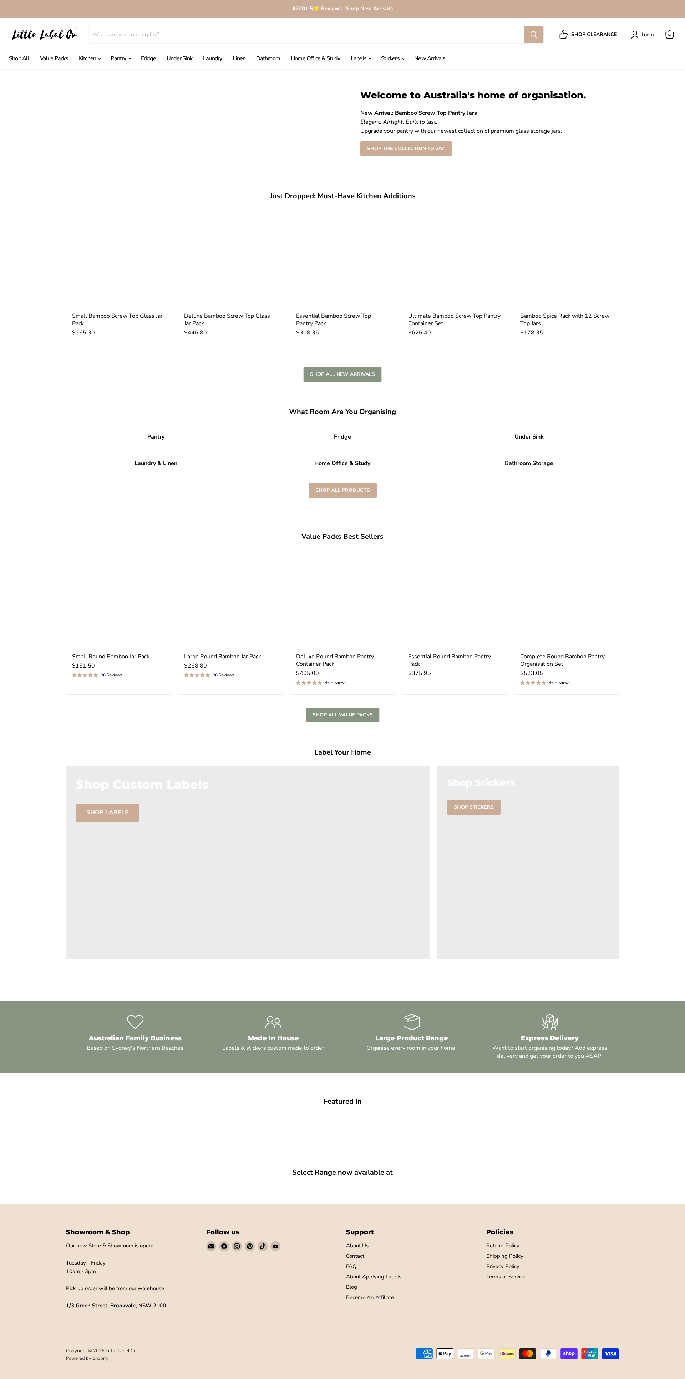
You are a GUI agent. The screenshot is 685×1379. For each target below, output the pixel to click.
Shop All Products (342, 490)
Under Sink (179, 58)
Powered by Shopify (87, 1358)
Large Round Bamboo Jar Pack (222, 656)
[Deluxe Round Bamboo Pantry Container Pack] (342, 603)
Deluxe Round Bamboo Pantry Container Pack (335, 660)
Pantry (119, 58)
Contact (355, 1256)
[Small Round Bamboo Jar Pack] (118, 603)
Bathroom (268, 58)
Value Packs (54, 58)
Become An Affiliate (370, 1297)
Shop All (19, 58)
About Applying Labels (373, 1276)
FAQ (351, 1266)
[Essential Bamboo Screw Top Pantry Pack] (342, 262)
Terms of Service (506, 1276)
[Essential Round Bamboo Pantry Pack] (454, 603)
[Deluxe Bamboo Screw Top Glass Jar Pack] (230, 262)
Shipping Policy (504, 1256)
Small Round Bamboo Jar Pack (110, 656)
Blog (351, 1287)
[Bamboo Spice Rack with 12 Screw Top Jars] (566, 262)
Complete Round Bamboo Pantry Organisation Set (562, 660)
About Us (357, 1245)
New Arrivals (429, 58)
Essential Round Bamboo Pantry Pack (449, 660)
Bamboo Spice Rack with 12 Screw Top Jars (564, 319)
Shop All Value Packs (343, 714)
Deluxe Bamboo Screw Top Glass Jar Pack (227, 319)
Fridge (148, 58)
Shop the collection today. (406, 148)
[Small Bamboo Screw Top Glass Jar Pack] (118, 262)
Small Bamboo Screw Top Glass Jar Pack (117, 319)
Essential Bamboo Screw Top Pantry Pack (333, 319)
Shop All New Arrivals (342, 374)
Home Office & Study (315, 58)
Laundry (212, 58)
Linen (239, 58)
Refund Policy (502, 1245)
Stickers (391, 58)
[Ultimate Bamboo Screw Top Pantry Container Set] (454, 262)
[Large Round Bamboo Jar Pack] (230, 603)
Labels (359, 58)
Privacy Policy (502, 1266)
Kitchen (88, 58)
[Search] (533, 34)
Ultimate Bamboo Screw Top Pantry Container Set (454, 319)
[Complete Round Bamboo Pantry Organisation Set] (566, 603)
